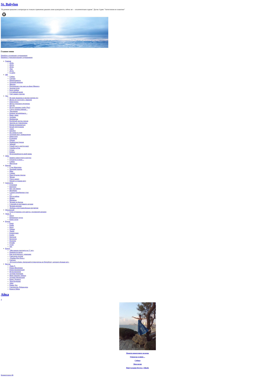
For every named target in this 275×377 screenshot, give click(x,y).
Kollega (12, 152)
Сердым (12, 78)
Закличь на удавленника (18, 123)
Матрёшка (13, 190)
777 (10, 194)
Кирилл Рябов (14, 289)
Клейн (11, 235)
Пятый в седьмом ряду (17, 181)
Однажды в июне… (16, 160)
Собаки (12, 173)
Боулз (11, 227)
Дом (11, 69)
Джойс (11, 231)
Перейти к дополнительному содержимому (17, 57)
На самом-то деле (15, 133)
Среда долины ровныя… (18, 109)
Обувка (12, 140)
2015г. (11, 65)
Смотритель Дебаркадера (18, 287)
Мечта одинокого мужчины (19, 104)
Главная (8, 61)
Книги (7, 248)
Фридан (8, 165)
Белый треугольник (16, 127)
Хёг (10, 246)
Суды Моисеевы (15, 167)
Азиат (11, 129)
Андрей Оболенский (17, 277)
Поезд (11, 216)
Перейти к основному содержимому (14, 55)
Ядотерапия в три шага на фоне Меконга (24, 86)
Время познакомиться (17, 125)
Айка (7, 156)
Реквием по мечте (16, 252)
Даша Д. (8, 214)
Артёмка (12, 117)
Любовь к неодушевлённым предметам (23, 208)
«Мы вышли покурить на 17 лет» (21, 250)
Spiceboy (12, 131)
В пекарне (13, 138)
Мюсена (12, 84)
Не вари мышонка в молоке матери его (23, 98)
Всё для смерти (15, 189)
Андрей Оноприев (16, 274)
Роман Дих (13, 285)
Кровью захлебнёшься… (18, 113)
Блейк (11, 225)
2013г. (11, 71)
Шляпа (12, 198)
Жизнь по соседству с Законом (20, 100)
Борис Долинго (15, 279)
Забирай (12, 144)
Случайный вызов (16, 92)
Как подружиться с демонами (20, 254)
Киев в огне (13, 219)
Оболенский (9, 210)
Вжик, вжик (13, 115)
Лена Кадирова (15, 281)
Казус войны (14, 90)
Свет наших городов (17, 94)
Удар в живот (14, 179)
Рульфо (12, 243)
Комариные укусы (16, 217)
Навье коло (13, 136)
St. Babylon (9, 4)
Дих (6, 96)
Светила (12, 260)
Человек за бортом (16, 202)
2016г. (11, 63)
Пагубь (12, 105)
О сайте (12, 73)
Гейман (12, 229)
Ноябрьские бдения (16, 142)
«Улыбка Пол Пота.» (17, 258)
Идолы (7, 221)
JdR (6, 75)
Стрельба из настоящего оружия (21, 204)
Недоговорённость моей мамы (20, 154)
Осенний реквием (16, 82)
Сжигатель (9, 183)
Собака (12, 76)
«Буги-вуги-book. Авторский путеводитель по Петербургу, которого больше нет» (39, 262)
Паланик (12, 241)
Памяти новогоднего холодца (20, 158)
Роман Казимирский (16, 270)
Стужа (11, 150)
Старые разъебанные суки (19, 192)
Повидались (13, 102)
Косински (13, 239)
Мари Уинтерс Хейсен (17, 275)
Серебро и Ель (14, 148)
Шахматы (13, 200)
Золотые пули (14, 88)
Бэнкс (11, 223)
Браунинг (12, 187)
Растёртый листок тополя (18, 121)
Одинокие (13, 185)
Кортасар (12, 237)
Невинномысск (15, 80)
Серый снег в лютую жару (19, 146)
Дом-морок (13, 111)
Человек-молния (15, 206)
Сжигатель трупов (16, 256)
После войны (14, 196)
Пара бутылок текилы (17, 175)
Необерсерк (13, 119)
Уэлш (11, 245)
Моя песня (13, 163)
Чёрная (12, 177)
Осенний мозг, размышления (20, 134)
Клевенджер (13, 233)
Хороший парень (15, 169)
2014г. (11, 67)
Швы (11, 171)
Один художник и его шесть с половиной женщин (27, 212)
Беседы (7, 264)
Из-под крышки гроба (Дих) (19, 107)
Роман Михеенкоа (16, 268)
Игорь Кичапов (15, 272)
